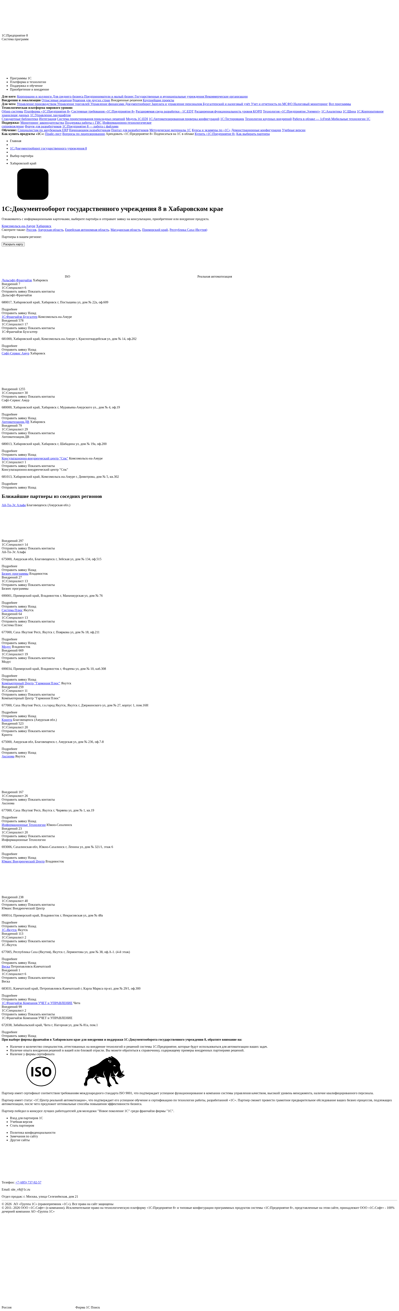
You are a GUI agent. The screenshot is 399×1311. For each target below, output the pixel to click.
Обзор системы (12, 111)
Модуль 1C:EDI (137, 119)
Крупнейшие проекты (158, 100)
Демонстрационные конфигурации (256, 130)
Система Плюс (12, 610)
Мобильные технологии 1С (350, 119)
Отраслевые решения (57, 100)
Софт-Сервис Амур (15, 353)
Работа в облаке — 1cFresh (312, 119)
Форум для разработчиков (43, 126)
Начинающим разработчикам (89, 130)
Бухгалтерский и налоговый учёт (227, 104)
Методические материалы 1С (170, 130)
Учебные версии (293, 130)
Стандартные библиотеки (20, 119)
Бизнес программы (15, 573)
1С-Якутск (9, 930)
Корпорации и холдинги (35, 96)
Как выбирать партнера (253, 134)
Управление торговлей (73, 104)
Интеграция (47, 119)
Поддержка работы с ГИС (83, 122)
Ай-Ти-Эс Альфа (14, 505)
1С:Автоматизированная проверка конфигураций (184, 119)
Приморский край (155, 230)
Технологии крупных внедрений (268, 119)
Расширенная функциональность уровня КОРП (228, 111)
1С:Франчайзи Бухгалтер (19, 317)
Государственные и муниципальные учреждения (170, 96)
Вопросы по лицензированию (83, 134)
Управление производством (37, 104)
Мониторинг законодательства (42, 122)
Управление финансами (107, 104)
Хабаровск (43, 226)
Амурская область (50, 230)
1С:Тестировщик (232, 119)
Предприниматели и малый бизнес (109, 96)
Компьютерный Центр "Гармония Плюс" (31, 683)
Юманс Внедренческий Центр (23, 861)
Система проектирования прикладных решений (91, 119)
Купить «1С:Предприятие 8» (215, 134)
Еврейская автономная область (87, 230)
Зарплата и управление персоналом (177, 104)
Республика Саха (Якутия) (188, 230)
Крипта (7, 720)
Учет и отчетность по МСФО (272, 104)
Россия (31, 230)
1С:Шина (349, 111)
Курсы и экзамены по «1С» (211, 130)
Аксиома (8, 756)
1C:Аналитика (331, 111)
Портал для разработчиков (130, 130)
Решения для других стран (91, 100)
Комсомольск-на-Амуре (18, 226)
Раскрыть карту (13, 244)
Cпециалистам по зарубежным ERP (43, 130)
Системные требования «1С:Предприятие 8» (103, 111)
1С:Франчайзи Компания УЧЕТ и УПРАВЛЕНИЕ (37, 1003)
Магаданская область (125, 230)
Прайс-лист (53, 134)
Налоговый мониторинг (310, 104)
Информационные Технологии (24, 825)
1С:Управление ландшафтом (50, 115)
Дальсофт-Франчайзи (17, 280)
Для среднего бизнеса (68, 96)
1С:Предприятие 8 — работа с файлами (90, 126)
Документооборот (138, 104)
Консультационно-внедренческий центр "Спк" (35, 458)
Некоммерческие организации (226, 96)
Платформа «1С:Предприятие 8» (47, 111)
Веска (6, 966)
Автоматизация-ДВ (15, 422)
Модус (6, 646)
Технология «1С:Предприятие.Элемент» (291, 111)
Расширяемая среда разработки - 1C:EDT (165, 111)
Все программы (340, 104)
